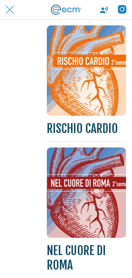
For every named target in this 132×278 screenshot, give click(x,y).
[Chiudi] (10, 10)
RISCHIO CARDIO (82, 128)
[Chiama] (103, 9)
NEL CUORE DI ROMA (76, 257)
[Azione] (122, 9)
